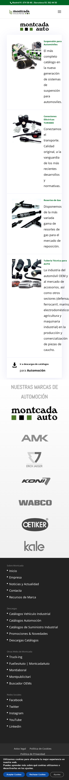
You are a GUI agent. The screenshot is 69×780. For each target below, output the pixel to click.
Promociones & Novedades (28, 634)
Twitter (14, 707)
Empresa (15, 577)
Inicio (13, 571)
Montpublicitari (20, 677)
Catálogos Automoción (25, 620)
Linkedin (15, 726)
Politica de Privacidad (32, 754)
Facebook (16, 700)
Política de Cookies (40, 748)
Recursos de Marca (22, 597)
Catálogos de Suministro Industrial (33, 627)
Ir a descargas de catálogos (34, 364)
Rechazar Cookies (37, 774)
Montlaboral (17, 670)
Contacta (15, 590)
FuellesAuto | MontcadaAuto (29, 664)
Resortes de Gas (52, 200)
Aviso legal (20, 748)
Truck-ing (15, 657)
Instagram (16, 713)
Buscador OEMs (20, 683)
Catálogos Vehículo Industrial (29, 614)
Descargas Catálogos (24, 640)
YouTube (15, 720)
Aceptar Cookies (14, 774)
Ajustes (57, 774)
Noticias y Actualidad (24, 584)
